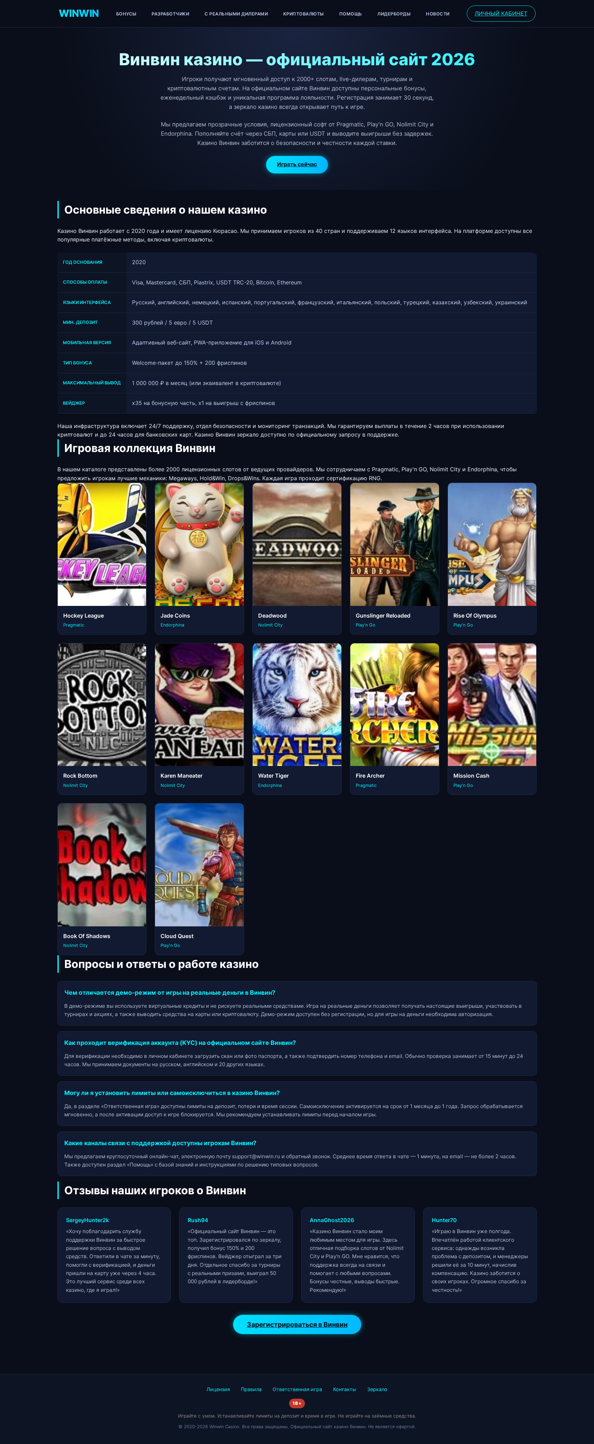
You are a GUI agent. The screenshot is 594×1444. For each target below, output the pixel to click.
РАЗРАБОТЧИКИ (170, 13)
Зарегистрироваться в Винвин (297, 1324)
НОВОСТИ (438, 13)
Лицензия (218, 1389)
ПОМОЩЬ (350, 13)
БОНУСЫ (126, 13)
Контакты (344, 1389)
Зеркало (377, 1389)
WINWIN (79, 13)
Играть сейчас (297, 164)
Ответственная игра (297, 1389)
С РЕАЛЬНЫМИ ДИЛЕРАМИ (236, 13)
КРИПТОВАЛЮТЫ (303, 13)
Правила (251, 1389)
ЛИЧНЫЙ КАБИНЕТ (501, 13)
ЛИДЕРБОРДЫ (393, 13)
